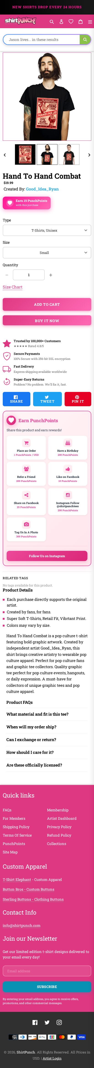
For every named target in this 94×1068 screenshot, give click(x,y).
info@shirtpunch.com (21, 925)
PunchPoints (14, 843)
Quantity (10, 264)
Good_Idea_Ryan (42, 189)
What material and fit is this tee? (37, 714)
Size (6, 242)
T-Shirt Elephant (17, 879)
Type (7, 220)
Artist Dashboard (62, 818)
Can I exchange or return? (31, 739)
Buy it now (47, 320)
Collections (56, 843)
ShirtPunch (26, 1052)
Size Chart (12, 287)
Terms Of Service (17, 835)
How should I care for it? (30, 752)
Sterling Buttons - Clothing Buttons (33, 899)
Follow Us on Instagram (47, 556)
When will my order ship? (31, 727)
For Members (14, 818)
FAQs (7, 809)
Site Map (10, 852)
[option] (25, 154)
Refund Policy (59, 835)
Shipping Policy (16, 826)
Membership (57, 809)
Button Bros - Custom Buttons (28, 889)
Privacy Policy (59, 826)
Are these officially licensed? (34, 765)
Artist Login (52, 1058)
